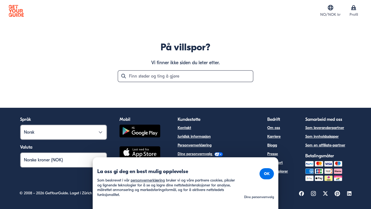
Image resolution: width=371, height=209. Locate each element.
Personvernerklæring (195, 145)
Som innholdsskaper (322, 136)
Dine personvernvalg (195, 154)
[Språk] (330, 7)
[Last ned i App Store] (140, 153)
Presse (272, 154)
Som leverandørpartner (324, 127)
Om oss (273, 127)
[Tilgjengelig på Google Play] (140, 132)
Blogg (272, 145)
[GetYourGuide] (16, 11)
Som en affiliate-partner (325, 145)
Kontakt (184, 127)
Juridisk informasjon (194, 136)
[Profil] (353, 7)
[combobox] (185, 76)
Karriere (274, 136)
